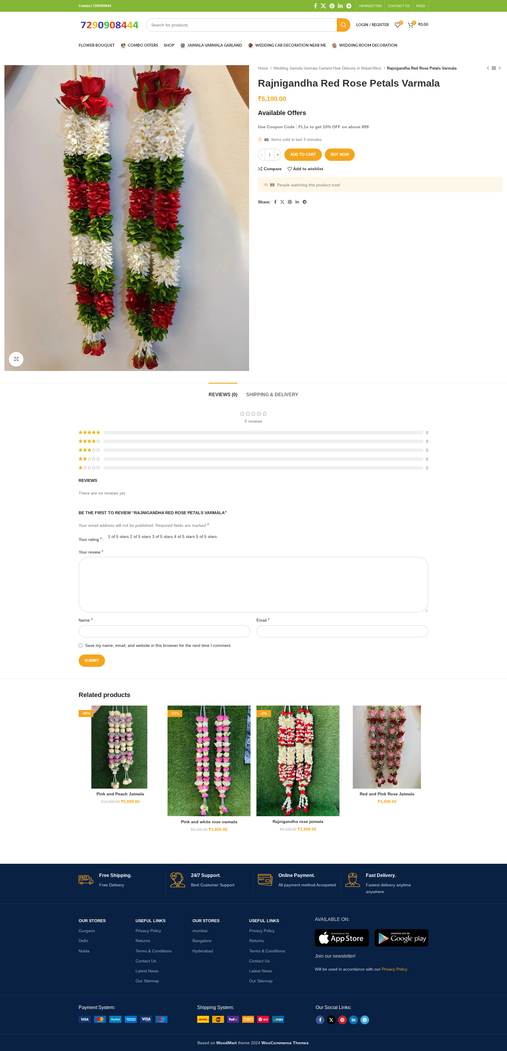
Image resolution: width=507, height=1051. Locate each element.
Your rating (90, 539)
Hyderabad (202, 951)
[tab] (223, 392)
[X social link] (323, 5)
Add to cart (303, 154)
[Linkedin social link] (340, 5)
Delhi (83, 940)
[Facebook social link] (315, 5)
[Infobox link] (120, 880)
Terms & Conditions (154, 951)
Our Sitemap (147, 981)
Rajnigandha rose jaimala (298, 821)
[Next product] (500, 68)
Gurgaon (87, 930)
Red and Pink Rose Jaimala (387, 794)
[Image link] (123, 1019)
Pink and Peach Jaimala (120, 794)
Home (263, 68)
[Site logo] (109, 24)
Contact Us (146, 961)
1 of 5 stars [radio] (118, 536)
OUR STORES (92, 920)
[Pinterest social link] (332, 5)
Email (263, 620)
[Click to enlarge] (16, 359)
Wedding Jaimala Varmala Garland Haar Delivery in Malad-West (328, 68)
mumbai (199, 930)
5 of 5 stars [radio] (206, 536)
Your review (91, 551)
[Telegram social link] (348, 5)
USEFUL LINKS (150, 920)
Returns (143, 940)
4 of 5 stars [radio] (184, 536)
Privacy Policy (148, 930)
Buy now (340, 154)
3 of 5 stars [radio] (162, 536)
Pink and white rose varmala (209, 821)
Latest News (147, 971)
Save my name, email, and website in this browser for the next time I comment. (158, 645)
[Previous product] (488, 68)
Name (86, 620)
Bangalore (202, 940)
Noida (84, 951)
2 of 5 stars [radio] (140, 536)
